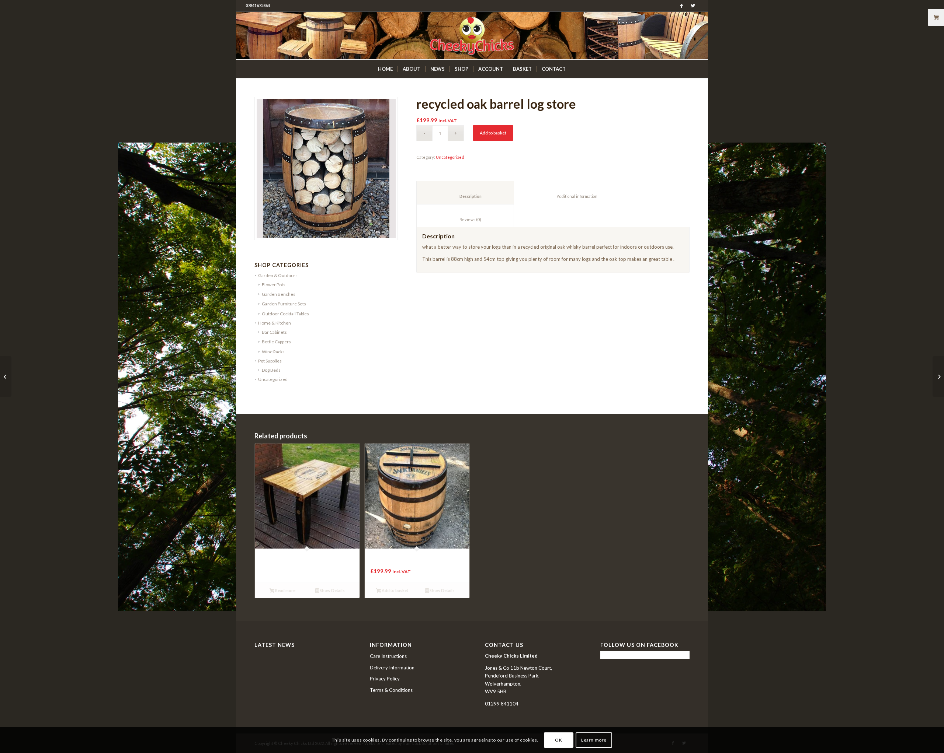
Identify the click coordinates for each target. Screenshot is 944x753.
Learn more (594, 740)
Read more (284, 590)
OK (558, 740)
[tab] (465, 192)
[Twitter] (692, 5)
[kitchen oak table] (938, 376)
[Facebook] (681, 5)
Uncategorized (450, 157)
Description (465, 196)
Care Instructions (388, 656)
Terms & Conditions (391, 690)
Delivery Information (392, 667)
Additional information (571, 196)
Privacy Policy (385, 679)
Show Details (332, 590)
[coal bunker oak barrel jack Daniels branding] (5, 376)
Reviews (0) (465, 219)
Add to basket (493, 133)
